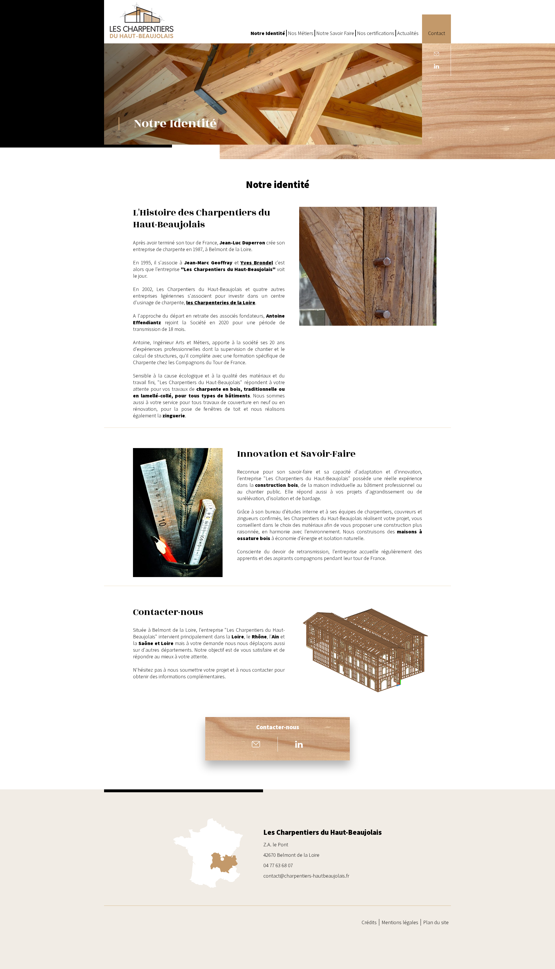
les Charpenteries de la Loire (220, 302)
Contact (436, 33)
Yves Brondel (256, 262)
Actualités (408, 33)
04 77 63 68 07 (278, 865)
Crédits (369, 922)
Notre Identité (268, 33)
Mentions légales (400, 922)
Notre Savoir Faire (335, 33)
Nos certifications (375, 33)
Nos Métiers (300, 33)
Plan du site (436, 922)
